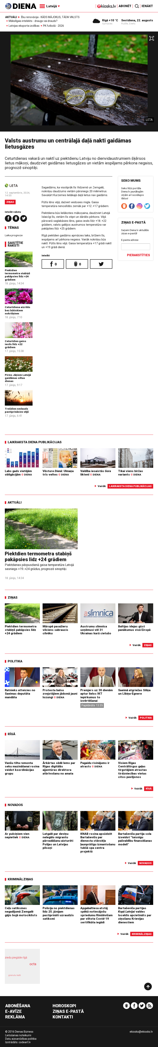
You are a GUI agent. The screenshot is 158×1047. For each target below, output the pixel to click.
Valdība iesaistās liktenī (95, 472)
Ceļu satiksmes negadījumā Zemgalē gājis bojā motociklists (21, 911)
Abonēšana (17, 1006)
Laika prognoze (14, 235)
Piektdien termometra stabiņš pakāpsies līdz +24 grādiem (17, 275)
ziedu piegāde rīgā (16, 957)
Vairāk (102, 486)
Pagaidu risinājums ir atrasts (95, 764)
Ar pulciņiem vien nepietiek (17, 835)
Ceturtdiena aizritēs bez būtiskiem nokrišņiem (17, 310)
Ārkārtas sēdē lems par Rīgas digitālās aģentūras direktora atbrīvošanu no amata (59, 768)
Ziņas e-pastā (68, 1011)
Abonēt (125, 6)
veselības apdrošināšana (21, 968)
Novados (15, 805)
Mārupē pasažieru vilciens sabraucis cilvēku (55, 630)
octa (32, 964)
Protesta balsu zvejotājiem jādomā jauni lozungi (60, 693)
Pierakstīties (138, 255)
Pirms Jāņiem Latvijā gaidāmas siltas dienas (18, 378)
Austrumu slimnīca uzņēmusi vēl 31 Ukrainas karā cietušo (95, 630)
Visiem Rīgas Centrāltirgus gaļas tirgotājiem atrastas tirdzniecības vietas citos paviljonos (132, 770)
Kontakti (63, 1017)
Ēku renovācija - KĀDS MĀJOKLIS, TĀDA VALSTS (50, 17)
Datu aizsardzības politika (20, 1038)
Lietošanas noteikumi (18, 1035)
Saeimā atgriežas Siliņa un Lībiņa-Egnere (134, 691)
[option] (79, 83)
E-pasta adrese (129, 239)
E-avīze (13, 1011)
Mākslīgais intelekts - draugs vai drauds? (33, 21)
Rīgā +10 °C (110, 20)
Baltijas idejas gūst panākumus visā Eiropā (134, 628)
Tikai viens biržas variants (130, 472)
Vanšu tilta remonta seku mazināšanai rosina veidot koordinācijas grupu (22, 768)
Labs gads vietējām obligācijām (18, 472)
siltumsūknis (30, 977)
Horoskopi (64, 1006)
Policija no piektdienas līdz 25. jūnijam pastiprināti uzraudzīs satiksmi (59, 913)
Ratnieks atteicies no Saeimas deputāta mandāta (20, 693)
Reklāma (15, 1017)
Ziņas (10, 201)
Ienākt (147, 6)
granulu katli (14, 975)
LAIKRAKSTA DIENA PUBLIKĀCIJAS (35, 442)
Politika (15, 661)
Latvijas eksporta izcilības (24, 25)
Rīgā (11, 734)
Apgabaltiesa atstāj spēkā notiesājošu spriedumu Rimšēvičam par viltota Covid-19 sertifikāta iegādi (96, 915)
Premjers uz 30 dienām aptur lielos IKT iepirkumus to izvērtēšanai (96, 695)
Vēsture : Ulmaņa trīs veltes (58, 472)
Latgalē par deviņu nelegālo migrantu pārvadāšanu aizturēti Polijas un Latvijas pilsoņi (58, 841)
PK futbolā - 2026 (53, 25)
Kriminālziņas (20, 879)
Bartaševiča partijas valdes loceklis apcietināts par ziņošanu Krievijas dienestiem (134, 915)
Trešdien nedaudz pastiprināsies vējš (17, 410)
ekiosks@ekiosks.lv (141, 1031)
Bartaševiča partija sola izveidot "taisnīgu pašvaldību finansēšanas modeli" (135, 839)
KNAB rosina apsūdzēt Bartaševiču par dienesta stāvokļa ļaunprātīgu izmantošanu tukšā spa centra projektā (97, 842)
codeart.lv (25, 1042)
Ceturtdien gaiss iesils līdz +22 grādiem (15, 344)
